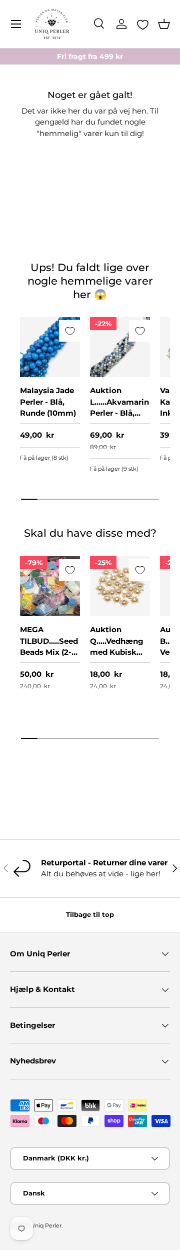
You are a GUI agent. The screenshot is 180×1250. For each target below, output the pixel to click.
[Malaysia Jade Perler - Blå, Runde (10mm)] (50, 347)
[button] (164, 24)
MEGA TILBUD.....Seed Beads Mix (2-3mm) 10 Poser (49, 646)
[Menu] (16, 24)
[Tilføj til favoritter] (69, 331)
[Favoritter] (143, 25)
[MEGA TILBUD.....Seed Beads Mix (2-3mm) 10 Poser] (50, 586)
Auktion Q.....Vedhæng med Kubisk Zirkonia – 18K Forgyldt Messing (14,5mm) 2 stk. (119, 663)
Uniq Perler (46, 1225)
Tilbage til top (90, 914)
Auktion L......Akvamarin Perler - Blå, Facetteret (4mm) (119, 413)
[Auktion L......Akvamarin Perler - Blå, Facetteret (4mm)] (120, 347)
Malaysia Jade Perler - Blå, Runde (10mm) (48, 402)
